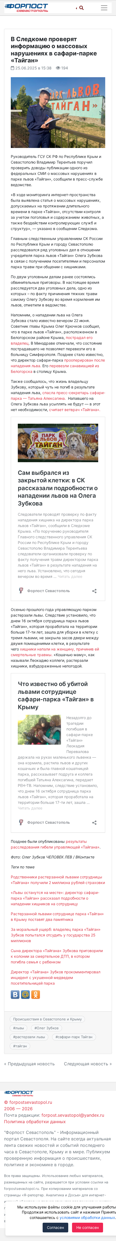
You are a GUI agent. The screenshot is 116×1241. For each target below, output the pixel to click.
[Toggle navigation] (104, 7)
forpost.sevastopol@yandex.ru (73, 1115)
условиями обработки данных (87, 1217)
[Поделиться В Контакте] (15, 994)
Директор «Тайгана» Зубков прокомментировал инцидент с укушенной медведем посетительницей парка (55, 977)
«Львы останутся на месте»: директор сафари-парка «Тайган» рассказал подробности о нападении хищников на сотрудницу (55, 898)
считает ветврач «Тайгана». (74, 409)
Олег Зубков (48, 1028)
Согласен (55, 1227)
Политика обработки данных (35, 1121)
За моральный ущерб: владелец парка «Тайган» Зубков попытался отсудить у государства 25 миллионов (56, 935)
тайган (21, 1046)
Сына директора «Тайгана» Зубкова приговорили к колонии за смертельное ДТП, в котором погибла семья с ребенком (57, 956)
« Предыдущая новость (29, 1063)
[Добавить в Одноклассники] (35, 994)
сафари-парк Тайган (75, 1037)
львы (19, 1028)
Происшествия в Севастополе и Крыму (47, 1019)
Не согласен (87, 1227)
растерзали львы (30, 1037)
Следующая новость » (88, 1063)
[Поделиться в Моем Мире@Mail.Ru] (25, 994)
